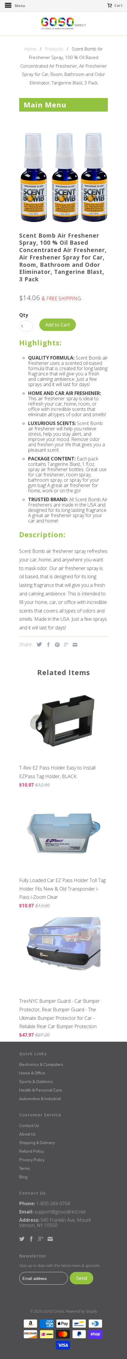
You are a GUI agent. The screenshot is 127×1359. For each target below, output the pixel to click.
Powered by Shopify (81, 1311)
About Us (27, 1134)
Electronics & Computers (41, 1064)
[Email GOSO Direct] (50, 1239)
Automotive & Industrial (40, 1098)
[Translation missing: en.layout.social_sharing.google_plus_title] (65, 644)
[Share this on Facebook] (47, 644)
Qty (23, 315)
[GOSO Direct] (63, 23)
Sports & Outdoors (36, 1081)
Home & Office (32, 1073)
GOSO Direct (53, 1311)
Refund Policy (31, 1151)
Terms (24, 1168)
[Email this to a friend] (73, 644)
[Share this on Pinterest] (56, 644)
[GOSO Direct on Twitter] (22, 1239)
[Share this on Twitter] (38, 644)
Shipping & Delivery (37, 1142)
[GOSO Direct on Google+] (40, 1239)
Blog (23, 1177)
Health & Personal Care (40, 1090)
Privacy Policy (32, 1159)
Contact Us (29, 1125)
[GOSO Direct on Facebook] (31, 1239)
